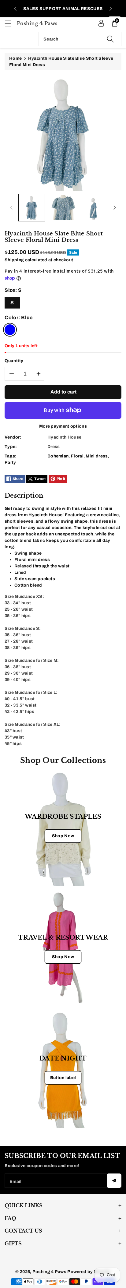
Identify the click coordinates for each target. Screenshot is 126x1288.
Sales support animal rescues (63, 8)
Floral (77, 456)
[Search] (110, 39)
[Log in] (101, 23)
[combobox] (80, 39)
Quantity (14, 360)
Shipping (14, 260)
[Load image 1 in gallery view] (32, 207)
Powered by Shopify (88, 1271)
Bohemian (58, 456)
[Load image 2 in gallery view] (63, 207)
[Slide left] (11, 207)
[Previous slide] (15, 9)
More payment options (63, 426)
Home (15, 58)
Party (10, 462)
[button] (11, 23)
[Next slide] (110, 9)
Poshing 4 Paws (49, 1271)
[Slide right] (114, 207)
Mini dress (97, 456)
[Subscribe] (114, 1180)
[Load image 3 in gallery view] (95, 207)
